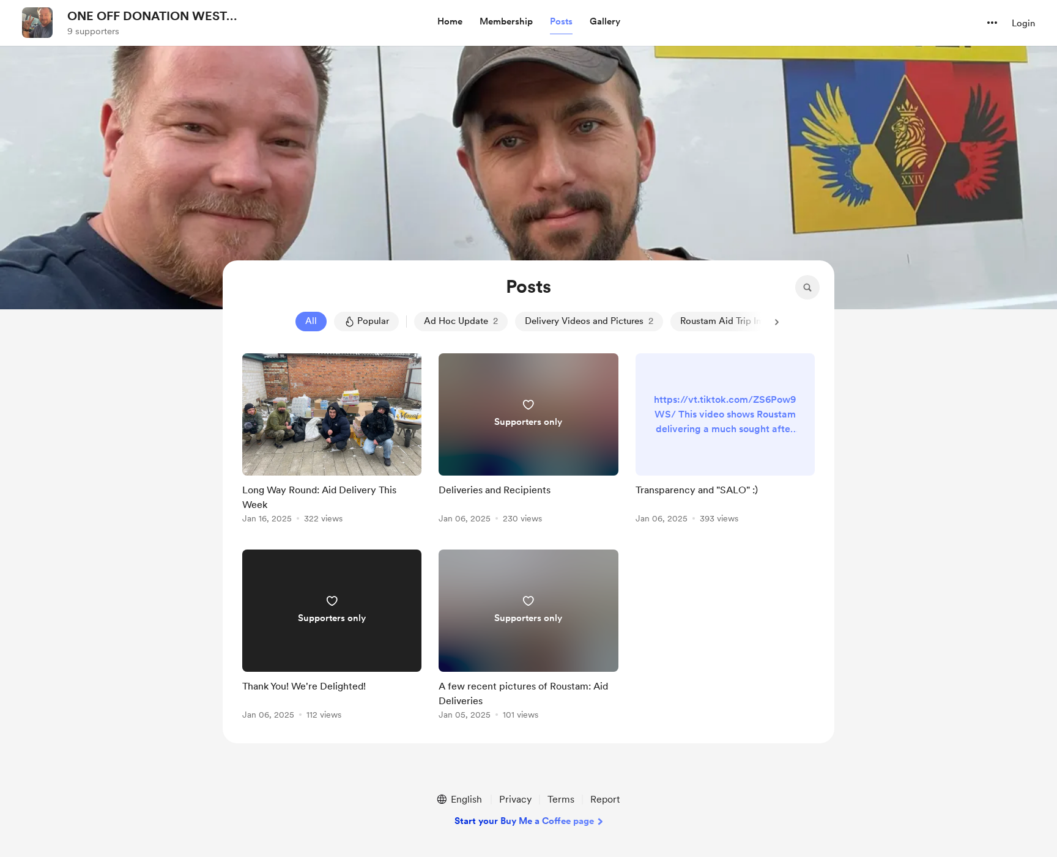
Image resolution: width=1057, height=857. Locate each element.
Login (1023, 23)
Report (605, 799)
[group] (331, 440)
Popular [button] (373, 320)
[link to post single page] (331, 440)
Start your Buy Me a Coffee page (524, 820)
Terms (560, 799)
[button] (450, 22)
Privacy (515, 799)
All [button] (311, 320)
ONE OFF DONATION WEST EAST (146, 16)
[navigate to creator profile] (37, 22)
